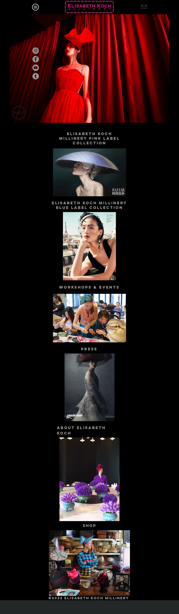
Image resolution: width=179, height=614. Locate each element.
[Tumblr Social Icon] (35, 76)
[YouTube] (35, 67)
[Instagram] (35, 50)
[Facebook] (35, 59)
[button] (35, 7)
